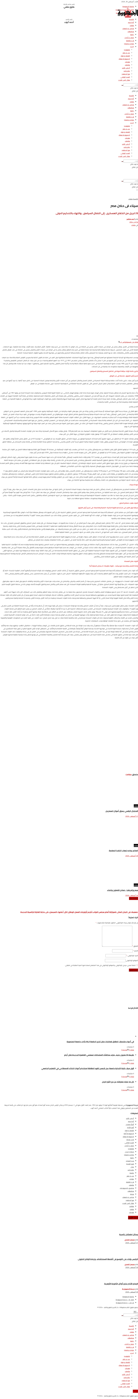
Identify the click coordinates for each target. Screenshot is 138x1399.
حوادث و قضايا (129, 43)
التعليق (135, 946)
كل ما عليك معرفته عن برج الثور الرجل (118, 1082)
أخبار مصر (131, 22)
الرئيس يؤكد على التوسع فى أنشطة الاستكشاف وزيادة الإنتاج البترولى (108, 1259)
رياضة (132, 34)
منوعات (127, 61)
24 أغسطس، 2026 (131, 895)
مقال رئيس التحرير (124, 80)
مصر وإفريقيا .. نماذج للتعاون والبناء (122, 890)
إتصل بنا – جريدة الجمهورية (125, 1299)
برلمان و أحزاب (129, 37)
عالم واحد (127, 70)
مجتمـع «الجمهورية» (127, 1188)
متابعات (127, 64)
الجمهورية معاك (124, 58)
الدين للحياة (130, 1139)
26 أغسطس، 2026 (131, 855)
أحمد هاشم (131, 219)
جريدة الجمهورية (128, 1288)
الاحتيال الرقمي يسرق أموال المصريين (121, 811)
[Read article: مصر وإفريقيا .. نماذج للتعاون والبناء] (69, 870)
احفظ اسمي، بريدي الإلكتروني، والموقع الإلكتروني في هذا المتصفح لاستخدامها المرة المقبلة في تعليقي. (100, 965)
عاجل (132, 1166)
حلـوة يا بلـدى (129, 1151)
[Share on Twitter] (119, 342)
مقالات (131, 1206)
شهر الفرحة (130, 1163)
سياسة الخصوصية (128, 6)
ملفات (132, 25)
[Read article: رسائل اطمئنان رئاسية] (69, 1226)
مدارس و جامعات (128, 28)
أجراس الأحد (126, 67)
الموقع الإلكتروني (132, 960)
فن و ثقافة (130, 40)
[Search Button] (122, 85)
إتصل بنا (135, 1391)
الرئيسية (131, 19)
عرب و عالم (126, 52)
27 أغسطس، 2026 (131, 816)
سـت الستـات (130, 1160)
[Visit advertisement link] (101, 649)
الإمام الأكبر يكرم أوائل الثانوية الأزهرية (121, 1283)
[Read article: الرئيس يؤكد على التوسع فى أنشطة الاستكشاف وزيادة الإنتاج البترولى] (69, 1250)
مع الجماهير (126, 74)
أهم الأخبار (130, 1127)
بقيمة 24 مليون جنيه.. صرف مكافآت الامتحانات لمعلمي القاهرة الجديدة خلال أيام (99, 1055)
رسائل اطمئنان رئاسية (128, 1234)
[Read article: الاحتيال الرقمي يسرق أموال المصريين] (69, 791)
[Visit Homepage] (128, 16)
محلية (132, 1194)
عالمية (132, 1172)
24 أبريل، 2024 (133, 222)
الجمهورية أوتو (129, 1133)
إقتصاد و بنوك (125, 55)
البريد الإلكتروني (132, 955)
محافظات (131, 31)
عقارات (131, 1179)
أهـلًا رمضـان (130, 1124)
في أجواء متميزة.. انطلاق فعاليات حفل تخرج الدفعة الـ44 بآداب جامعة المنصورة (100, 1041)
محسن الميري (129, 1239)
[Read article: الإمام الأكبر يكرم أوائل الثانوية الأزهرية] (69, 1275)
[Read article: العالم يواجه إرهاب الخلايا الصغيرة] (69, 831)
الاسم (135, 950)
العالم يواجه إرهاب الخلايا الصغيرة (123, 850)
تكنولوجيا (127, 49)
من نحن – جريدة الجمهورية (125, 1302)
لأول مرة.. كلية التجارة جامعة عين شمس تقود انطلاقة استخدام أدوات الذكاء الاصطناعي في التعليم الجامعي (87, 1068)
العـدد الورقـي (125, 77)
